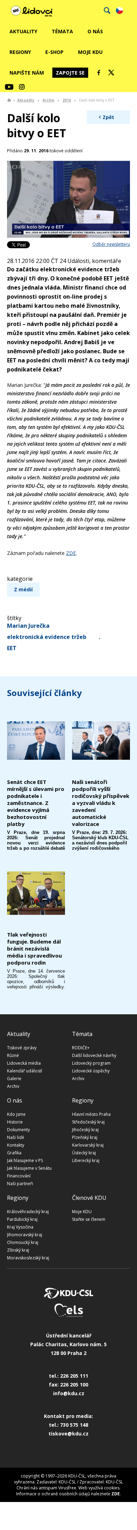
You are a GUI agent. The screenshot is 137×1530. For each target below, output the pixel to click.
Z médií (23, 589)
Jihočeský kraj (85, 1130)
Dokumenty (18, 1130)
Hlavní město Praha (91, 1114)
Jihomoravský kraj (24, 1235)
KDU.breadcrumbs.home (9, 100)
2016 (67, 100)
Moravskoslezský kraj (28, 1258)
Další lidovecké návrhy (94, 1055)
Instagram (21, 86)
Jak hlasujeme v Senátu (29, 1168)
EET (12, 648)
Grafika (14, 1153)
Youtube (9, 86)
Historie (15, 1122)
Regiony (20, 52)
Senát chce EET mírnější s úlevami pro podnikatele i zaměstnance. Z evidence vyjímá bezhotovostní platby (35, 802)
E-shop (54, 52)
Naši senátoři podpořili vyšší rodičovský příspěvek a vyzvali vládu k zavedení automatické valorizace (100, 802)
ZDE (71, 553)
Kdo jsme (16, 1114)
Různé (13, 1055)
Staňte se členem (88, 1219)
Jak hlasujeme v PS (25, 1160)
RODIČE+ (81, 1048)
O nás (95, 31)
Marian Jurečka (28, 626)
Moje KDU (90, 52)
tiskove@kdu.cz (68, 1433)
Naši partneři (20, 1184)
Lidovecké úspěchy (91, 1071)
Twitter (111, 72)
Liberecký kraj (85, 1160)
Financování (19, 1176)
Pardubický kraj (22, 1219)
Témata (62, 31)
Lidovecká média (24, 1063)
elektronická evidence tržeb (46, 637)
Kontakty (15, 1145)
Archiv (48, 100)
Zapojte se (70, 72)
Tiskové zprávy (22, 1048)
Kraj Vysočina (20, 1227)
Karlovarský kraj (88, 1145)
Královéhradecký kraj (28, 1212)
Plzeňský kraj (84, 1137)
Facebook (98, 72)
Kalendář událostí (24, 1071)
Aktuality (23, 31)
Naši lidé (15, 1137)
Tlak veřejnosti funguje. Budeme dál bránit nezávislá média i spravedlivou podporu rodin (34, 948)
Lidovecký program (91, 1063)
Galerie (14, 1079)
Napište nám (26, 72)
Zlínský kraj (18, 1250)
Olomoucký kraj (22, 1242)
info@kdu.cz (68, 1393)
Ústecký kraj (84, 1153)
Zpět (108, 117)
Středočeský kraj (88, 1122)
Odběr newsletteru (111, 244)
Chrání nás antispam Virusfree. (47, 1488)
